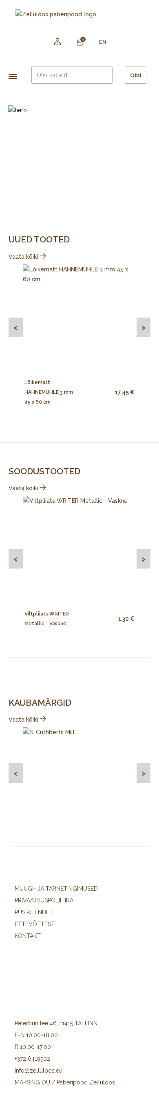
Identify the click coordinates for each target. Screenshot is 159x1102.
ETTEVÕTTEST (35, 924)
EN (102, 41)
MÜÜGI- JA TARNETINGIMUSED (56, 888)
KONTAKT (28, 936)
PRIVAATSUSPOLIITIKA (44, 900)
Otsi (135, 75)
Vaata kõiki (24, 256)
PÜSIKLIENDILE (34, 912)
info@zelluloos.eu (38, 1070)
